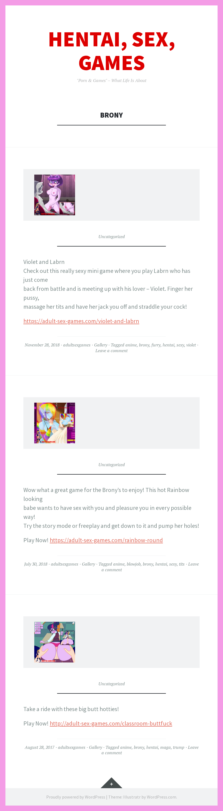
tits (182, 564)
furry (155, 345)
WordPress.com (161, 797)
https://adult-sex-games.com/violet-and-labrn (81, 321)
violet (191, 345)
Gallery (100, 345)
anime (131, 345)
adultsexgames (77, 345)
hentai (168, 345)
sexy (180, 345)
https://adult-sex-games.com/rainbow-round (106, 540)
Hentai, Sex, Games (111, 50)
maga (165, 747)
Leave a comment (111, 351)
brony (144, 345)
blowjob (134, 564)
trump (178, 747)
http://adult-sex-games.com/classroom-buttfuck (111, 723)
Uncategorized (111, 236)
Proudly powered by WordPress (75, 797)
